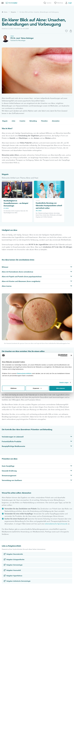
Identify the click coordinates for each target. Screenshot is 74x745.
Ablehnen (13, 388)
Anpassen (36, 388)
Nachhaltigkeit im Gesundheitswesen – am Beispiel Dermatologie (16, 203)
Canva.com (69, 341)
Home (5, 12)
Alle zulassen (60, 388)
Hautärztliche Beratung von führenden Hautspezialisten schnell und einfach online (49, 205)
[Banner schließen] (71, 355)
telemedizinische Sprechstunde (56, 524)
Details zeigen (63, 382)
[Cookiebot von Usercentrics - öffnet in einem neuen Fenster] (59, 355)
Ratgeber (13, 12)
